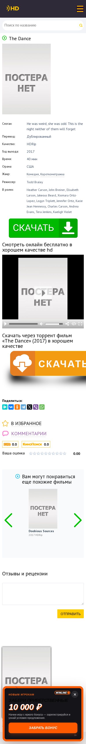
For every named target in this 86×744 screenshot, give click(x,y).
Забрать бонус (43, 728)
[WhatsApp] (42, 407)
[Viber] (35, 407)
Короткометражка (52, 174)
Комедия (33, 174)
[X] (29, 407)
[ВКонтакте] (11, 407)
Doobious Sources (41, 531)
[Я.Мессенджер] (4, 407)
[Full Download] (20, 8)
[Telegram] (23, 407)
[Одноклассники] (17, 407)
